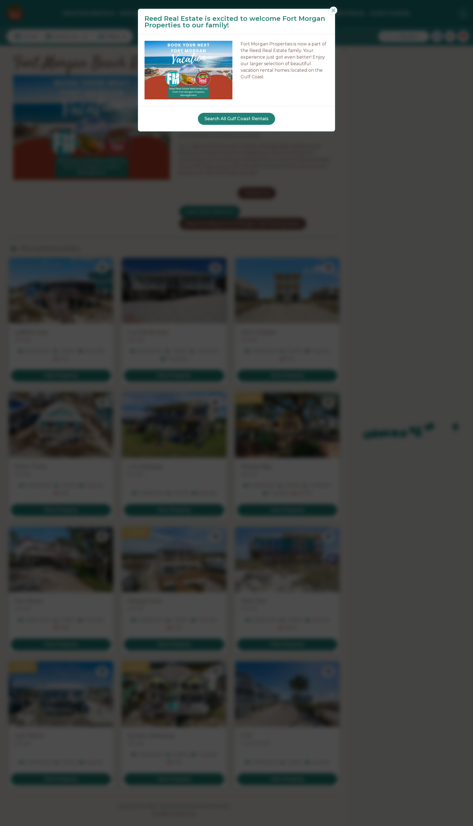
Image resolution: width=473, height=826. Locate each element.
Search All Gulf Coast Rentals (236, 118)
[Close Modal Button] (333, 10)
